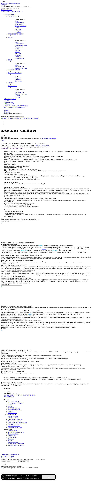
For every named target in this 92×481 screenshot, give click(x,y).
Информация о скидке (15, 427)
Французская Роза (20, 26)
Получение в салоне (14, 426)
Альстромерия (19, 58)
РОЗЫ (10, 60)
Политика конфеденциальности (10, 3)
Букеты (10, 37)
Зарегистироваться (19, 107)
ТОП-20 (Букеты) (13, 16)
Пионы (17, 52)
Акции (10, 440)
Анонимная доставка (14, 424)
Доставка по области (14, 421)
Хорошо (48, 476)
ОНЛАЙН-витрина (14, 69)
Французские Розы (21, 45)
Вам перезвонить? (6, 10)
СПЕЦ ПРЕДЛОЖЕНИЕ (15, 34)
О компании (11, 435)
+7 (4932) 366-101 (17, 11)
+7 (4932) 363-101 (6, 11)
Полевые (18, 32)
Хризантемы (19, 24)
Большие (17, 79)
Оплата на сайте (13, 416)
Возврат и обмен (13, 434)
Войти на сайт (8, 107)
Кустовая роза (19, 22)
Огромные (18, 81)
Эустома (17, 50)
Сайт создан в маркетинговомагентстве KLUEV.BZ (10, 455)
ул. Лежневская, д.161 (42, 145)
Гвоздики (18, 31)
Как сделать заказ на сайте (16, 432)
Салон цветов (12, 437)
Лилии (17, 27)
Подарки (10, 82)
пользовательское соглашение (31, 478)
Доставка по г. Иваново (15, 419)
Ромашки (18, 29)
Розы (16, 21)
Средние (17, 78)
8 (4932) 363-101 (9, 395)
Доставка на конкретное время (17, 422)
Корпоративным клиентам (16, 443)
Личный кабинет (13, 442)
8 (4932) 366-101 (20, 395)
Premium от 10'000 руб (14, 73)
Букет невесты (12, 86)
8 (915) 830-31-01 (30, 395)
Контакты (11, 439)
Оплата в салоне (13, 417)
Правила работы (13, 430)
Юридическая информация (16, 445)
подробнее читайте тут (49, 138)
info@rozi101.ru (9, 396)
